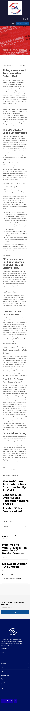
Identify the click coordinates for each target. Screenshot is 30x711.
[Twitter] (26, 19)
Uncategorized (23, 65)
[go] (26, 526)
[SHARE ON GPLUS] (9, 470)
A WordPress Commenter (8, 578)
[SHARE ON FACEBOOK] (6, 470)
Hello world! (18, 578)
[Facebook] (23, 19)
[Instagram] (28, 19)
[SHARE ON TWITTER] (4, 470)
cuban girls (24, 93)
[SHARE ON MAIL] (14, 470)
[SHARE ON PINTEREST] (11, 470)
